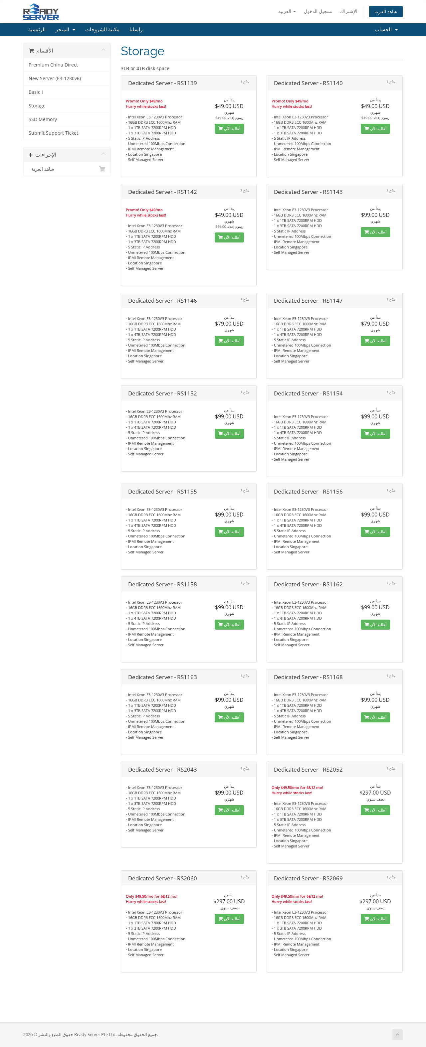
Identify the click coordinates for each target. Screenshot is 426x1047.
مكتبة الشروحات (102, 30)
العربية (285, 11)
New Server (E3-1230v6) (55, 78)
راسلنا (135, 30)
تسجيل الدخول (318, 11)
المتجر (64, 30)
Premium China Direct (53, 65)
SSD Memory (43, 119)
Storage (37, 106)
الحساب (384, 30)
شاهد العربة (385, 11)
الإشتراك (348, 11)
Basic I (36, 92)
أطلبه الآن (231, 128)
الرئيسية (37, 30)
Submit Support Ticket (53, 133)
